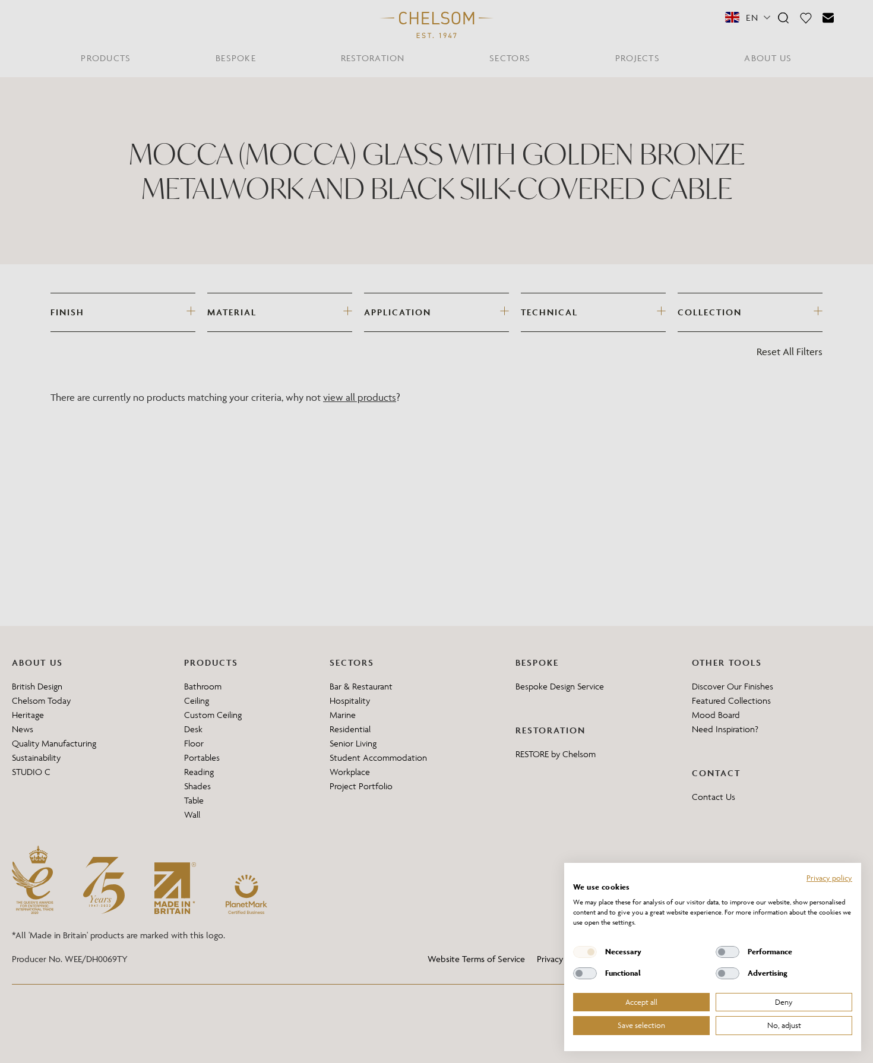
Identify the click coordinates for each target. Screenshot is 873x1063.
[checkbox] (585, 952)
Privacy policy (829, 877)
